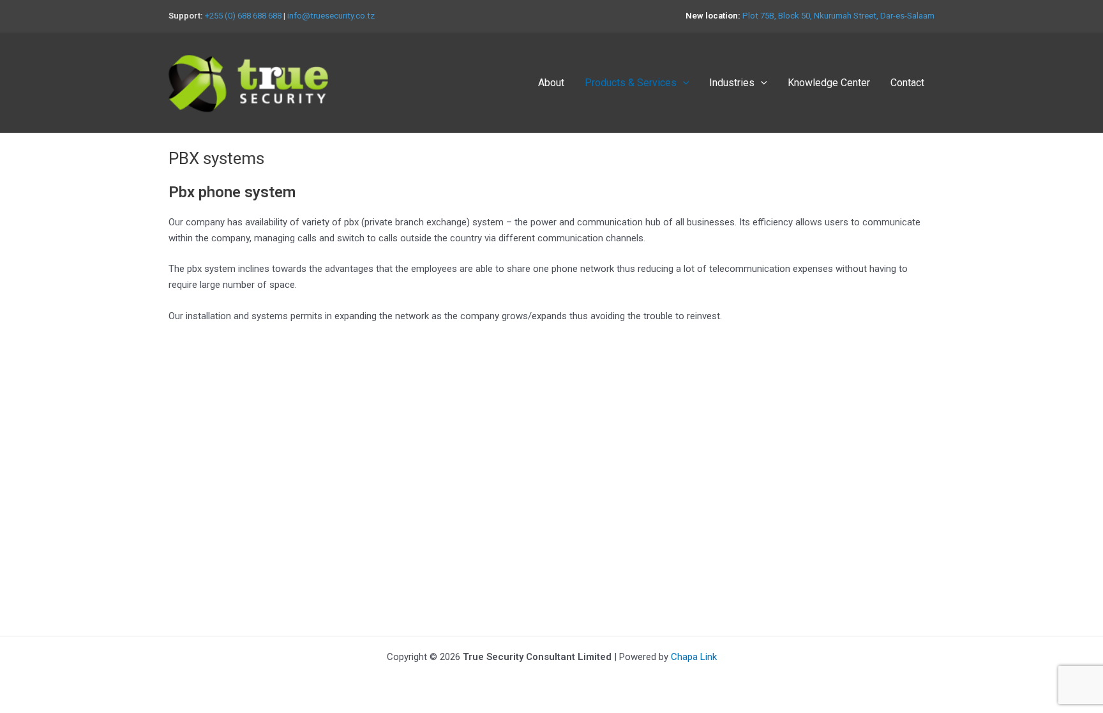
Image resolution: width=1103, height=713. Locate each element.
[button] (683, 83)
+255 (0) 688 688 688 (243, 15)
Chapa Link (694, 657)
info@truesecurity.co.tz (331, 15)
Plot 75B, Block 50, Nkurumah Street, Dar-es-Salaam (838, 15)
